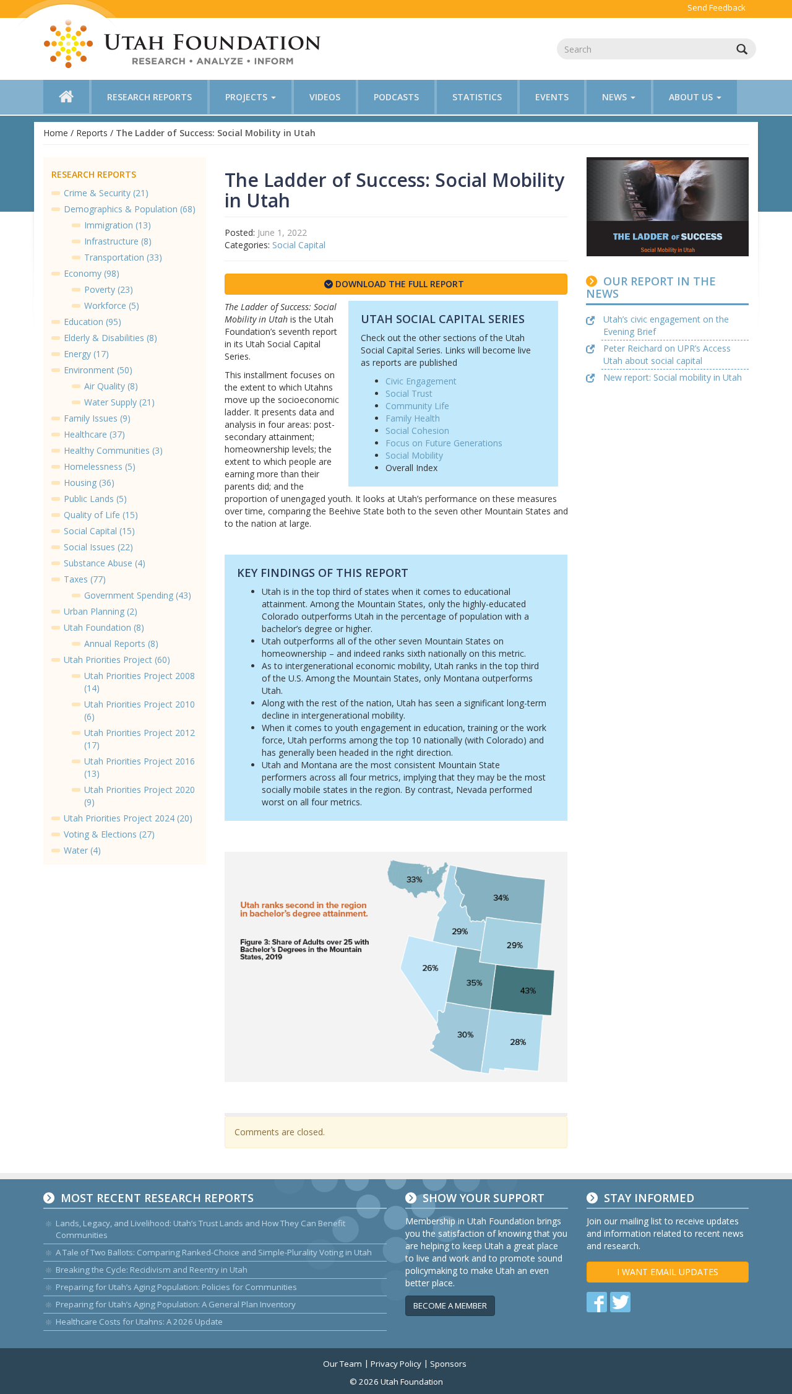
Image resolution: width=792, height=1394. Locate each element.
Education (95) (92, 321)
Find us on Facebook (597, 1302)
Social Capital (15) (99, 531)
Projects (247, 97)
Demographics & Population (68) (130, 209)
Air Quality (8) (111, 386)
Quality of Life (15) (101, 515)
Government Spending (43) (137, 595)
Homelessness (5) (100, 466)
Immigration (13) (117, 225)
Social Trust (409, 393)
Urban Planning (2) (100, 611)
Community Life (417, 406)
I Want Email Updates (667, 1272)
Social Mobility (414, 455)
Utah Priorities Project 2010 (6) (139, 710)
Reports (92, 133)
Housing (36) (89, 482)
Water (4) (82, 850)
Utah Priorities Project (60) (117, 659)
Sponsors (448, 1363)
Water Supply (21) (119, 402)
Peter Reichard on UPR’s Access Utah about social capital (667, 354)
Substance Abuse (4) (104, 563)
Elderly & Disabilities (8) (110, 338)
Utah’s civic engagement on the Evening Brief (666, 325)
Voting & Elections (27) (109, 834)
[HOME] (66, 96)
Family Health (412, 418)
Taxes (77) (85, 579)
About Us (692, 97)
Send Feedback (716, 7)
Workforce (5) (111, 305)
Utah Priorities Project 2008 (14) (139, 682)
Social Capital (298, 245)
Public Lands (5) (95, 498)
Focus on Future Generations (443, 443)
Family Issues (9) (97, 418)
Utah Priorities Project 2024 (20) (128, 818)
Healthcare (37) (94, 434)
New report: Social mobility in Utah (672, 377)
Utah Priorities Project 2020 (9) (139, 796)
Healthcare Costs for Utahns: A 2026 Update (139, 1321)
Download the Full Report (398, 284)
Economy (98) (91, 273)
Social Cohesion (417, 430)
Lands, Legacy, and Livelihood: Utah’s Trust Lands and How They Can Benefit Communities (200, 1229)
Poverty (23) (108, 289)
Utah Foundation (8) (104, 627)
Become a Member (450, 1305)
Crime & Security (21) (106, 193)
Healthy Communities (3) (113, 450)
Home (55, 133)
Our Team (342, 1363)
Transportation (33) (123, 257)
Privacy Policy (396, 1363)
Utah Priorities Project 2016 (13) (139, 767)
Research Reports (149, 97)
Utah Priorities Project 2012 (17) (139, 739)
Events (552, 97)
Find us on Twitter (620, 1302)
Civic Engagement (421, 381)
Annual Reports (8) (121, 643)
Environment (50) (98, 370)
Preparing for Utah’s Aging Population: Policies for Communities (176, 1286)
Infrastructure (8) (118, 241)
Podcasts (396, 97)
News (615, 97)
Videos (324, 97)
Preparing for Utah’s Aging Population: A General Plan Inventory (176, 1304)
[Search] (742, 49)
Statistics (477, 97)
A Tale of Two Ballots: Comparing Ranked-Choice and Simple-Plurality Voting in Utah (214, 1252)
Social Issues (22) (98, 547)
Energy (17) (86, 354)
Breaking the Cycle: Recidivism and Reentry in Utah (152, 1269)
